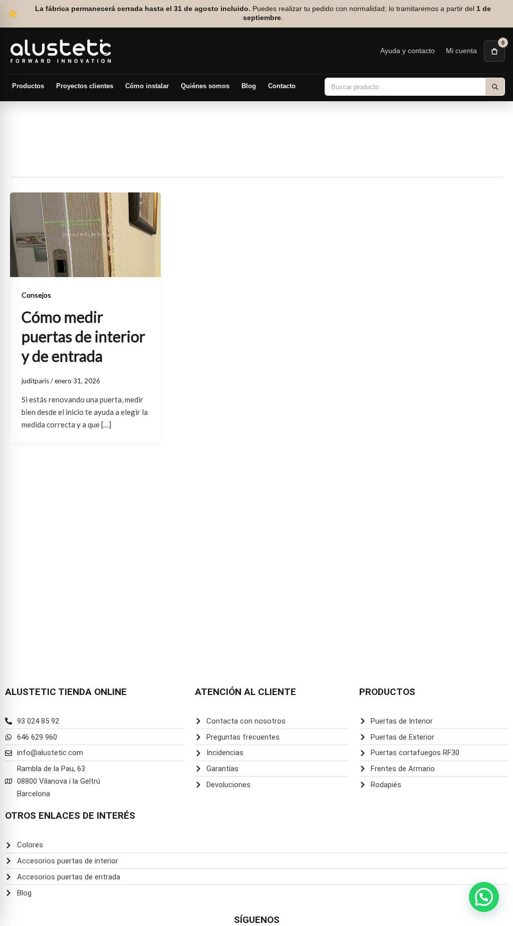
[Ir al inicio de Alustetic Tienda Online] (60, 51)
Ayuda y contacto (407, 51)
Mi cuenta (461, 51)
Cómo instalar (147, 86)
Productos (28, 86)
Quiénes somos (205, 86)
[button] (484, 897)
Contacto (282, 86)
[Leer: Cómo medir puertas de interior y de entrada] (85, 234)
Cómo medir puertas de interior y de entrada (83, 336)
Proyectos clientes (84, 86)
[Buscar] (494, 87)
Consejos (36, 295)
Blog (248, 86)
